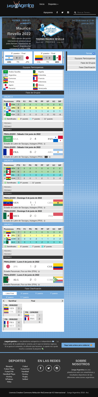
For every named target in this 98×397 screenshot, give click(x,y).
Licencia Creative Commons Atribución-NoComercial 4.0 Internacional (37, 393)
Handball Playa (9, 374)
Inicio (42, 4)
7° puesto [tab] (54, 293)
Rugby (25, 377)
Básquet (9, 366)
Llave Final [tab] (10, 293)
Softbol (25, 379)
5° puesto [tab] (39, 293)
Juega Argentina (77, 370)
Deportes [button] (52, 4)
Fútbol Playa (9, 369)
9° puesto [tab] (10, 297)
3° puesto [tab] (24, 293)
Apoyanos (48, 12)
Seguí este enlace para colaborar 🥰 (78, 345)
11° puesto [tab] (24, 297)
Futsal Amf (25, 369)
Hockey (25, 374)
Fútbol (25, 366)
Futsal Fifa (9, 371)
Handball (25, 371)
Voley (9, 382)
